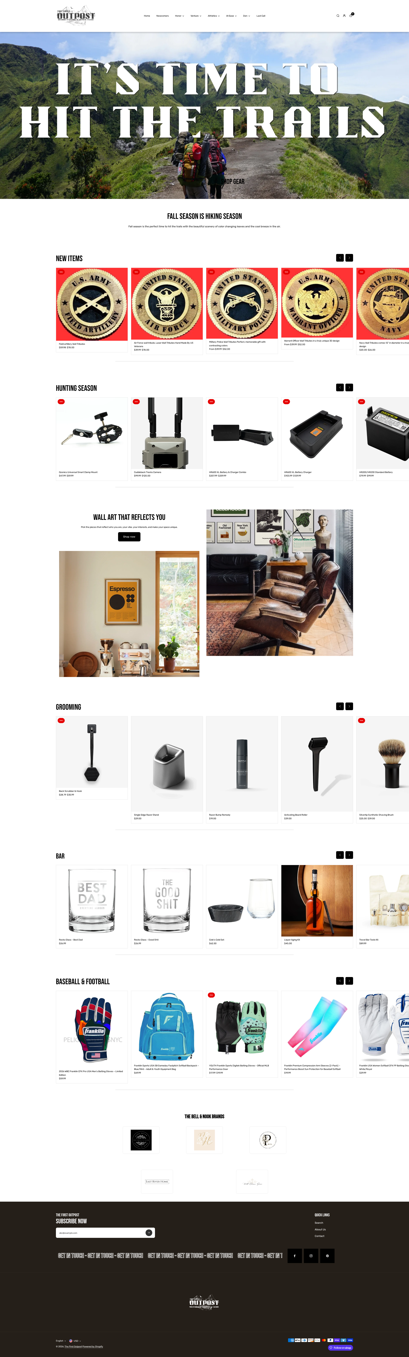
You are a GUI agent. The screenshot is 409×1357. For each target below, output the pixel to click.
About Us (320, 1229)
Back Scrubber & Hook (70, 791)
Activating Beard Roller (295, 815)
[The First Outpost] (76, 27)
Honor (178, 16)
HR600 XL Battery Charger (298, 472)
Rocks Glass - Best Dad (71, 939)
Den (245, 16)
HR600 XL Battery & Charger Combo (227, 472)
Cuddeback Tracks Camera (147, 472)
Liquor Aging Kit (292, 939)
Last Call (261, 16)
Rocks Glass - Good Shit (146, 939)
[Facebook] (295, 1256)
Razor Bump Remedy (219, 815)
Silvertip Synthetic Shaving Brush (376, 815)
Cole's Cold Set (216, 939)
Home (147, 16)
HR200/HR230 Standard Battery (376, 472)
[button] (340, 258)
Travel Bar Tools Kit (368, 939)
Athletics (212, 16)
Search (319, 1222)
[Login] (344, 15)
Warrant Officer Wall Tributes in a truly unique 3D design (312, 340)
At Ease (230, 16)
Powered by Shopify (92, 1346)
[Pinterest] (327, 1256)
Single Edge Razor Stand (146, 815)
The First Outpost (73, 1346)
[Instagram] (311, 1256)
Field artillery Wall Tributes (72, 344)
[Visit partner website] (141, 1140)
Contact (319, 1236)
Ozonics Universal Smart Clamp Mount (78, 472)
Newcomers (162, 16)
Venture (195, 16)
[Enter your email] (148, 1232)
